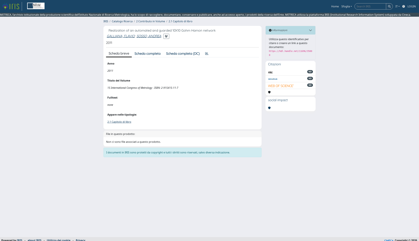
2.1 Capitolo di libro (180, 21)
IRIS (105, 21)
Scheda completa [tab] (148, 53)
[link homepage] (12, 6)
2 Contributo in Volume (150, 21)
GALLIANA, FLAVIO (121, 36)
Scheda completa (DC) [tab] (183, 53)
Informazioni (279, 30)
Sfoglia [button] (345, 6)
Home (335, 6)
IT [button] (396, 6)
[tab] (206, 53)
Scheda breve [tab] (119, 53)
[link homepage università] (36, 6)
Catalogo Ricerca (122, 21)
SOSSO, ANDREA (149, 36)
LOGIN (412, 6)
